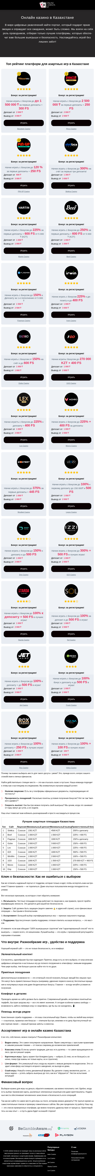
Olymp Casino (52, 1166)
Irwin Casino (52, 1154)
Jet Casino (51, 1162)
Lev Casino (51, 1170)
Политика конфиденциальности (79, 1153)
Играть (23, 123)
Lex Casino (51, 1158)
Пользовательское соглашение (77, 1159)
